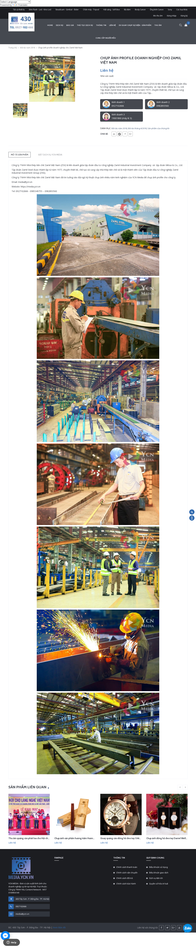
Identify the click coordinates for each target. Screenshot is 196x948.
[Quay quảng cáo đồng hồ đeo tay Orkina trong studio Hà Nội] (121, 814)
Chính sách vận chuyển (127, 872)
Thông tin (101, 25)
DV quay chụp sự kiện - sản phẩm (135, 25)
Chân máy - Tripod (91, 9)
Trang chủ (12, 47)
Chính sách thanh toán (126, 867)
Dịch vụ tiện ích (156, 878)
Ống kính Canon (157, 9)
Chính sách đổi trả (124, 878)
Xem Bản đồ (59, 927)
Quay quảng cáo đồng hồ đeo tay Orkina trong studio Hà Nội (131, 838)
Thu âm (158, 25)
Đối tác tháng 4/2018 (137, 128)
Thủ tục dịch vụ (85, 25)
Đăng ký (184, 15)
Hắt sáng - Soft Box (111, 9)
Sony (170, 9)
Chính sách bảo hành (126, 883)
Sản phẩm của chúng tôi (158, 128)
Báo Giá (70, 25)
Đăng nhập (171, 15)
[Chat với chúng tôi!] (5, 935)
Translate (22, 5)
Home (50, 25)
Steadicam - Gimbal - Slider (67, 9)
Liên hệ (112, 25)
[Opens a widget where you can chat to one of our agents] (11, 942)
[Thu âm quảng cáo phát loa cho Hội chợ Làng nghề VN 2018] (29, 814)
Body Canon (140, 9)
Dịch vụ (59, 25)
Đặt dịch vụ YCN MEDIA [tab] (50, 154)
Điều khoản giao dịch (158, 872)
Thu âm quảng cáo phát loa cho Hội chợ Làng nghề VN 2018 (39, 838)
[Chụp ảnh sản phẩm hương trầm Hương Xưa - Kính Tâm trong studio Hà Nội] (75, 814)
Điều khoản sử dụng (158, 867)
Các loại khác (182, 9)
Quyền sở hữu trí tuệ (158, 883)
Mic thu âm (158, 15)
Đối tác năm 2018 (27, 47)
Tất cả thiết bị (19, 9)
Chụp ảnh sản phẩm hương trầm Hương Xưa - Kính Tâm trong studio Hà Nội (92, 838)
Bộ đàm (127, 9)
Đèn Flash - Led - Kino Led (40, 9)
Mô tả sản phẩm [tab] (19, 154)
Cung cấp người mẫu (106, 38)
